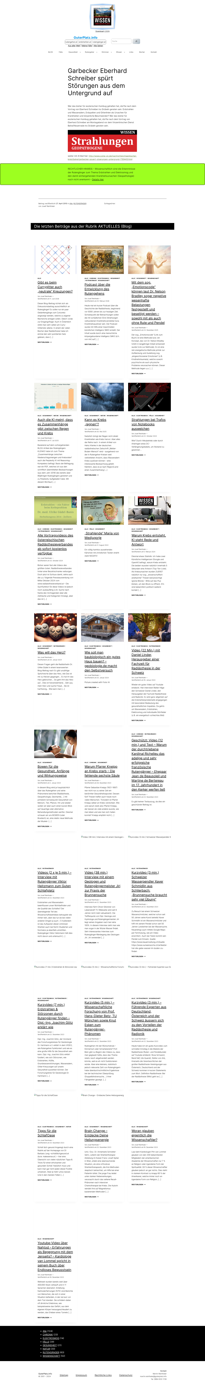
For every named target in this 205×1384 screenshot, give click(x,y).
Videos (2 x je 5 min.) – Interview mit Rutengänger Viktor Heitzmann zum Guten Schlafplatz (54, 881)
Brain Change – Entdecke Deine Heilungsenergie (97, 1135)
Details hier (98, 179)
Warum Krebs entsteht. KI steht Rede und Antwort (149, 539)
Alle (71, 203)
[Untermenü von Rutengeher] (96, 52)
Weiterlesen (45, 342)
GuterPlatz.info (85, 37)
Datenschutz (125, 1375)
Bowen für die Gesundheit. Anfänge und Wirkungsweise (53, 771)
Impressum (81, 1375)
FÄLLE (151, 415)
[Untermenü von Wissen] (124, 52)
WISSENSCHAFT (104, 280)
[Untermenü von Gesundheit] (80, 52)
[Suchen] (136, 41)
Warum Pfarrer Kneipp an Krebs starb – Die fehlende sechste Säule (102, 771)
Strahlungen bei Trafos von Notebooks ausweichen (149, 424)
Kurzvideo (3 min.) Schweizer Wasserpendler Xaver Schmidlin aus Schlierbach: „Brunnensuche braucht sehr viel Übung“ (149, 886)
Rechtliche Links (103, 1375)
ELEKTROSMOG (103, 278)
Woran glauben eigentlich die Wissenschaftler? (144, 1135)
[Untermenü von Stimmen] (111, 52)
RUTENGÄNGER (79, 203)
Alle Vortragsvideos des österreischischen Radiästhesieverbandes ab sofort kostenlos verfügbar (55, 544)
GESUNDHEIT (115, 278)
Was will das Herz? (51, 652)
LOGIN (107, 31)
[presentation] (55, 259)
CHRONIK (93, 278)
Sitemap (64, 1375)
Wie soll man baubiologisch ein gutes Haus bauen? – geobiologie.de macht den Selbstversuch (102, 661)
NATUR (56, 415)
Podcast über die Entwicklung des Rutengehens (97, 289)
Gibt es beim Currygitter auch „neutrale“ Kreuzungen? (55, 286)
